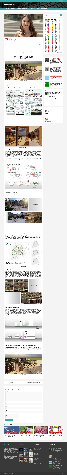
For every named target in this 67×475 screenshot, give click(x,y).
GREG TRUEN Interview (10, 382)
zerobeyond (9, 4)
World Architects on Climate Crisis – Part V (33, 382)
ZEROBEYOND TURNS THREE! (25, 435)
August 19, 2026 (55, 463)
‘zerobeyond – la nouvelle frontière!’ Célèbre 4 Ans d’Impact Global (10, 436)
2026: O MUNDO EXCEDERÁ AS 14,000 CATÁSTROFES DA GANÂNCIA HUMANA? (56, 84)
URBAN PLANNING (48, 121)
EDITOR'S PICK (47, 109)
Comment (7, 391)
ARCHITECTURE (18, 8)
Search (61, 15)
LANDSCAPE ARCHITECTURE (49, 114)
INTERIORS (33, 8)
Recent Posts (47, 56)
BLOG (9, 8)
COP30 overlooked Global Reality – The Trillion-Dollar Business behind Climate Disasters (52, 93)
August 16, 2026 (55, 468)
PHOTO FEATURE (44, 8)
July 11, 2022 (7, 41)
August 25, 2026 (52, 64)
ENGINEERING (24, 8)
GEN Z (29, 8)
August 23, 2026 (55, 459)
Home (6, 8)
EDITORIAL (13, 8)
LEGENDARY (38, 8)
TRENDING (46, 120)
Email (6, 406)
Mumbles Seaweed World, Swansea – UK (55, 101)
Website (6, 410)
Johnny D (11, 41)
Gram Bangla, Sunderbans (51, 96)
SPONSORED (47, 119)
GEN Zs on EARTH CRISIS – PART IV (55, 78)
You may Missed (8, 424)
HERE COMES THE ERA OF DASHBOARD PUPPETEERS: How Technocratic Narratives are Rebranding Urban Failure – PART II (56, 61)
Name (6, 402)
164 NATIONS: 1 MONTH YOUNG (55, 435)
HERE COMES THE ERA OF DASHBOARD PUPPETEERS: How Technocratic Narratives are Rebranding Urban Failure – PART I (56, 70)
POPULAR (46, 118)
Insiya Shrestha (47, 98)
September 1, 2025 (7, 439)
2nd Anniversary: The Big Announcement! (39, 436)
